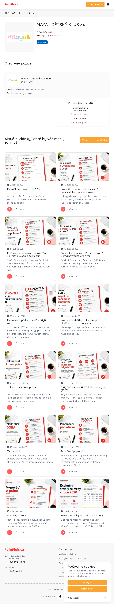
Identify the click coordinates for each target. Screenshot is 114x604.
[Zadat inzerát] (108, 4)
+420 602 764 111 (82, 114)
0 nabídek (42, 42)
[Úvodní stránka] (6, 13)
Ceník (61, 567)
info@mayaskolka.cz (49, 35)
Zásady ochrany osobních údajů (72, 558)
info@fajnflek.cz (82, 122)
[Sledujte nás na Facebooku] (60, 597)
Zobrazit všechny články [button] (94, 140)
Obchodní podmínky (67, 554)
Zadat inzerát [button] (95, 4)
